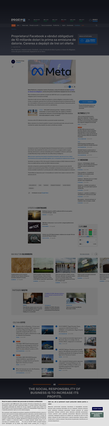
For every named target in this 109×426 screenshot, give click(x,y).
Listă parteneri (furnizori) (54, 423)
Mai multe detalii (34, 410)
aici (20, 422)
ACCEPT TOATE (97, 409)
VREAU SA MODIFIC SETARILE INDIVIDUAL (96, 414)
